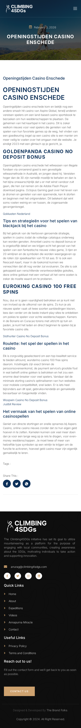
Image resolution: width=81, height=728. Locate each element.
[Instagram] (28, 576)
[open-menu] (75, 8)
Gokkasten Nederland (16, 213)
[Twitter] (18, 576)
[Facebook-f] (7, 576)
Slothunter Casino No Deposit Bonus (26, 336)
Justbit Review (12, 404)
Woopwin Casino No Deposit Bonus (25, 400)
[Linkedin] (39, 576)
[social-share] (7, 484)
